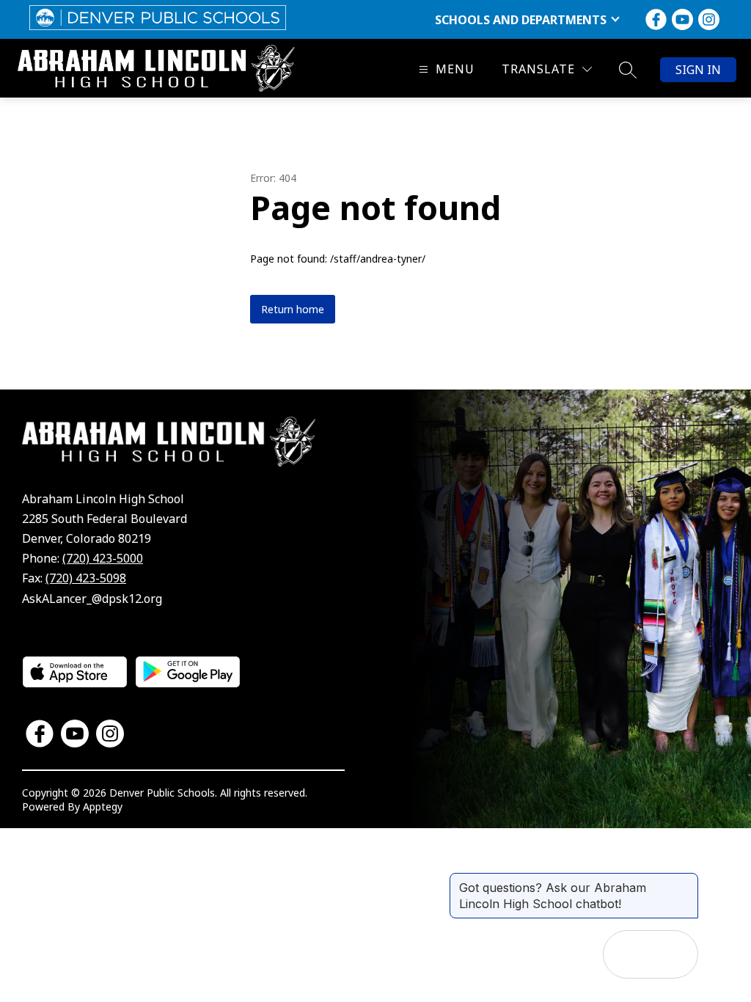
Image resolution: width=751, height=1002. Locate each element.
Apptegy (102, 806)
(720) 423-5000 (102, 558)
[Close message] (686, 880)
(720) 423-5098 (85, 578)
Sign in (698, 70)
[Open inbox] (627, 954)
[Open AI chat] (674, 954)
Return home (292, 309)
